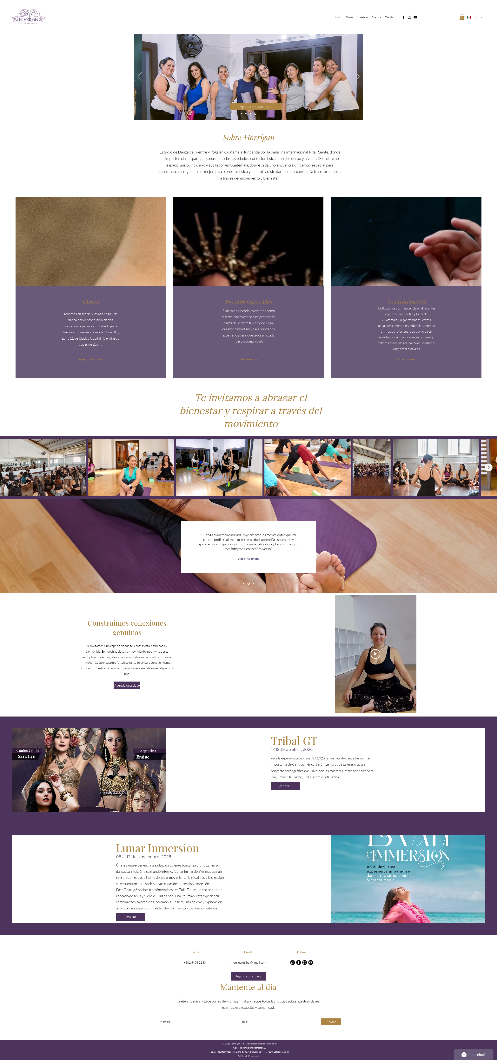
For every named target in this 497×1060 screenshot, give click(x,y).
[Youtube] (310, 962)
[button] (461, 17)
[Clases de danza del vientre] (241, 113)
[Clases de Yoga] (246, 114)
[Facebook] (404, 17)
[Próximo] (357, 76)
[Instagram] (409, 17)
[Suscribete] (255, 113)
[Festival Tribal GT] (251, 113)
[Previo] (140, 76)
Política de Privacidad (248, 1056)
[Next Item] (489, 467)
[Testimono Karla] (253, 583)
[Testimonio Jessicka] (244, 584)
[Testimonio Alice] (249, 583)
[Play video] (375, 654)
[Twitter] (415, 17)
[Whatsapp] (292, 962)
